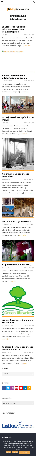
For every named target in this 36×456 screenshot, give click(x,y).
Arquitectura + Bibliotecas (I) (17, 264)
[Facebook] (4, 388)
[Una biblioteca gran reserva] (18, 208)
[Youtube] (21, 388)
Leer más (27, 46)
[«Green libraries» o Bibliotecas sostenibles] (18, 301)
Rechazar (15, 452)
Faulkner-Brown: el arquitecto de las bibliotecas (17, 348)
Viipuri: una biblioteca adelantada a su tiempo (14, 76)
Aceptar (8, 452)
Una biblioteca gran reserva (16, 221)
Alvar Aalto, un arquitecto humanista (15, 175)
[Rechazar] (33, 447)
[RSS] (29, 388)
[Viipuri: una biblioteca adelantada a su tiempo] (18, 61)
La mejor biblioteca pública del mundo (18, 118)
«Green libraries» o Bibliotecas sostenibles (17, 321)
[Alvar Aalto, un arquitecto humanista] (18, 154)
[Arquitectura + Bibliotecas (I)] (18, 251)
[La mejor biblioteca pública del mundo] (18, 105)
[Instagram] (12, 388)
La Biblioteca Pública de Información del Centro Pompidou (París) (14, 29)
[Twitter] (8, 388)
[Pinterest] (16, 388)
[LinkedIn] (25, 388)
